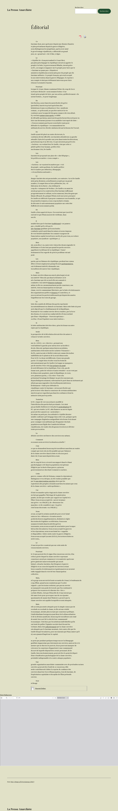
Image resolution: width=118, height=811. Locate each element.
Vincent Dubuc (40, 688)
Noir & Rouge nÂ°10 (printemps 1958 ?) (22, 782)
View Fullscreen (6, 695)
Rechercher (79, 7)
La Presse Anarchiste (19, 10)
